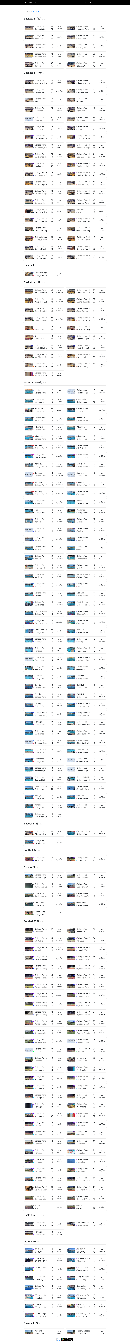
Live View (36, 11)
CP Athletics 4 (30, 2)
